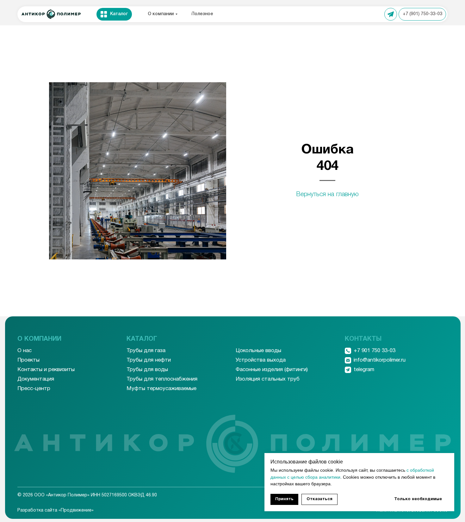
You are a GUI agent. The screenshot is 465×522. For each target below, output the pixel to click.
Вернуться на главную (327, 194)
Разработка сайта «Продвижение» (55, 510)
